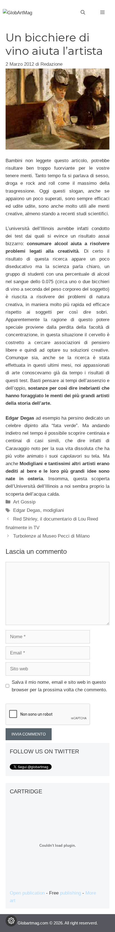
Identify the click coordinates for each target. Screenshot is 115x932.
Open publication (27, 893)
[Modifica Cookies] (11, 920)
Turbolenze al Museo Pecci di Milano (51, 536)
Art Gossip (24, 502)
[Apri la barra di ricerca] (83, 13)
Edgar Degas (26, 510)
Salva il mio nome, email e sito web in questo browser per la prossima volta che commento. (59, 686)
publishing (70, 893)
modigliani (53, 510)
